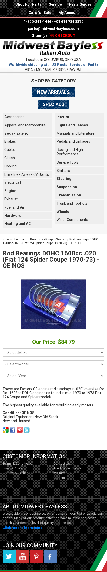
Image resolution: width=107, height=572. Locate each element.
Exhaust (11, 199)
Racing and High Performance (70, 152)
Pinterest (36, 556)
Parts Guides (80, 4)
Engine (10, 191)
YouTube (22, 556)
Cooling (10, 166)
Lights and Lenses (72, 125)
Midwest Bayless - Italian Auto (53, 48)
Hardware (12, 215)
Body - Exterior (17, 133)
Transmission (69, 195)
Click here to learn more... (24, 528)
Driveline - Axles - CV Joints (26, 174)
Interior (63, 117)
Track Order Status (67, 468)
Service (55, 4)
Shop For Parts (29, 4)
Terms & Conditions (17, 464)
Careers (59, 478)
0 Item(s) (53, 36)
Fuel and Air (14, 207)
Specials (53, 104)
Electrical (12, 182)
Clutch (9, 158)
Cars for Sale (40, 13)
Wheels (63, 212)
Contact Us (62, 464)
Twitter (9, 556)
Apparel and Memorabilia (25, 125)
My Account (68, 13)
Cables (10, 150)
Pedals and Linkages (73, 141)
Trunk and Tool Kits (72, 203)
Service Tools (67, 162)
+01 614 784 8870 (68, 22)
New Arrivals (53, 92)
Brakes (10, 141)
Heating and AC (17, 224)
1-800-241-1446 (37, 22)
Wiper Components (72, 220)
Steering (64, 179)
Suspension (67, 187)
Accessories (14, 117)
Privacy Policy (13, 468)
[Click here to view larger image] (53, 304)
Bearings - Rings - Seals (47, 239)
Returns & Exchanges (18, 473)
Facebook (50, 556)
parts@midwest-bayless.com (53, 29)
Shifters (63, 171)
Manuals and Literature (76, 133)
